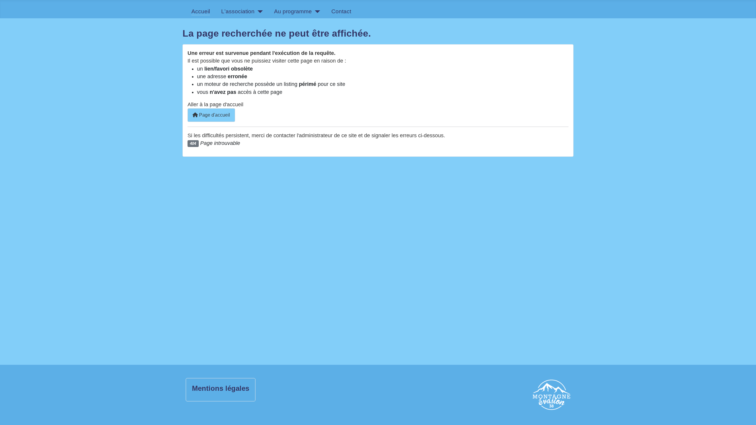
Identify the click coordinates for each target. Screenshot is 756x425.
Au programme (293, 11)
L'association (238, 11)
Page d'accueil (214, 114)
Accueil (200, 11)
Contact (341, 11)
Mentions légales (220, 388)
